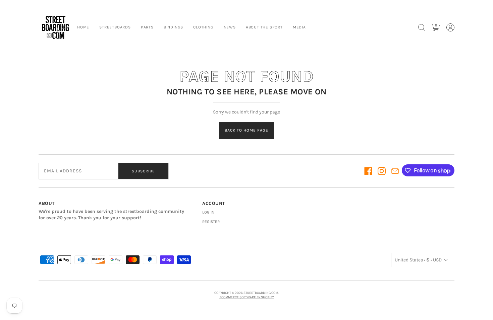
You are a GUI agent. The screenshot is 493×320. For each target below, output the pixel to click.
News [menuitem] (230, 27)
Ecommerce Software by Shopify (246, 297)
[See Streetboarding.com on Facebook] (368, 171)
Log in (208, 212)
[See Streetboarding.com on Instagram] (382, 171)
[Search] (421, 27)
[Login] (450, 27)
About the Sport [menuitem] (264, 27)
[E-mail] (395, 171)
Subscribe (143, 171)
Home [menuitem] (83, 27)
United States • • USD (418, 260)
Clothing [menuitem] (203, 27)
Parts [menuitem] (147, 27)
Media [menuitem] (299, 27)
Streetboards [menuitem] (115, 27)
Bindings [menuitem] (173, 27)
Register (211, 221)
